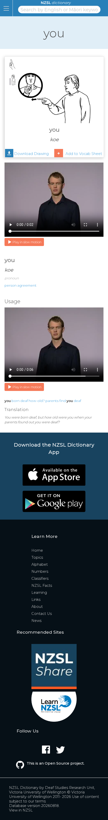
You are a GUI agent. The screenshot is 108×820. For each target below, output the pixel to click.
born (16, 401)
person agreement (20, 285)
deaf (24, 401)
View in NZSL (21, 810)
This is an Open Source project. (55, 763)
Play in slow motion (27, 242)
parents (52, 401)
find (62, 401)
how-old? (37, 401)
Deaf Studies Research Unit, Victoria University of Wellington (52, 789)
